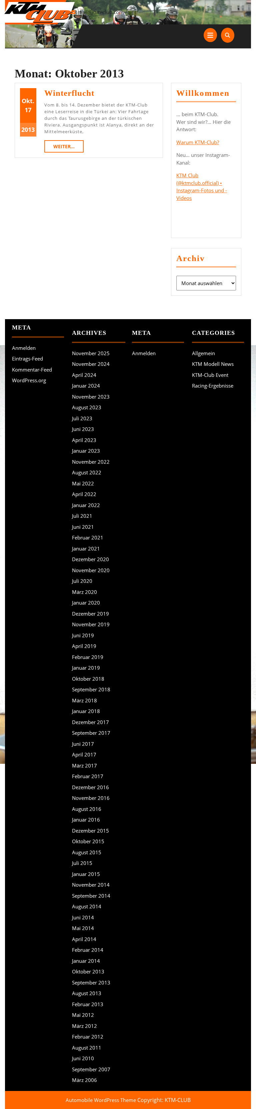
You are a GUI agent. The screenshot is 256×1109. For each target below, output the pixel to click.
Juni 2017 (83, 743)
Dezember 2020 (90, 559)
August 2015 (86, 852)
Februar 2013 (87, 1004)
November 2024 (91, 364)
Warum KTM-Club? (197, 142)
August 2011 (86, 1047)
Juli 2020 (82, 581)
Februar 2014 (87, 949)
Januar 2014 (86, 960)
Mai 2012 (83, 1015)
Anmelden (24, 348)
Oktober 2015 (88, 841)
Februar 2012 (87, 1036)
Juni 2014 (83, 917)
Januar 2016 (86, 819)
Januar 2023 (86, 450)
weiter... (68, 146)
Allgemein (203, 353)
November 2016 (91, 798)
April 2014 (84, 939)
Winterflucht (69, 92)
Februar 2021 (87, 537)
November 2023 (91, 396)
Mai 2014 (83, 928)
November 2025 (91, 353)
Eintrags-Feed (27, 358)
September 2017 (91, 732)
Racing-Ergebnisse (212, 385)
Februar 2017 (87, 776)
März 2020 (84, 592)
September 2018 (91, 689)
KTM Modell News (213, 364)
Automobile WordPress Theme (101, 1100)
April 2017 (84, 754)
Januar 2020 (86, 602)
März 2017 (84, 765)
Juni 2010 (83, 1058)
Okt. (28, 101)
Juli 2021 (82, 515)
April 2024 (84, 375)
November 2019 (91, 624)
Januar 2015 (86, 874)
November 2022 (91, 461)
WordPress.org (29, 380)
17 (28, 110)
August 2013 (86, 993)
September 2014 (91, 895)
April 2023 (84, 440)
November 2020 (91, 570)
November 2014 (91, 884)
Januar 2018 (86, 711)
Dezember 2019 (90, 613)
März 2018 (84, 700)
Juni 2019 (83, 635)
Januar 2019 (86, 667)
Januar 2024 (86, 385)
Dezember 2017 (90, 722)
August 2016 (86, 809)
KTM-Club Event (210, 375)
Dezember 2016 (90, 787)
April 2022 (84, 494)
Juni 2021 (83, 526)
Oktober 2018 (88, 678)
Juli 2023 (82, 418)
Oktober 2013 (88, 971)
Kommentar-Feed (32, 369)
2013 (28, 130)
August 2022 (86, 472)
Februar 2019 (87, 657)
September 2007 (91, 1069)
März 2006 (84, 1080)
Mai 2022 (83, 483)
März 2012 (84, 1026)
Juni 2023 (83, 429)
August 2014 (86, 906)
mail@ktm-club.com (101, 12)
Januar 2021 (86, 548)
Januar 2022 (86, 505)
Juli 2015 (82, 863)
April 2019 (84, 646)
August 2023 (86, 407)
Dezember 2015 (90, 830)
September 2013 (91, 982)
